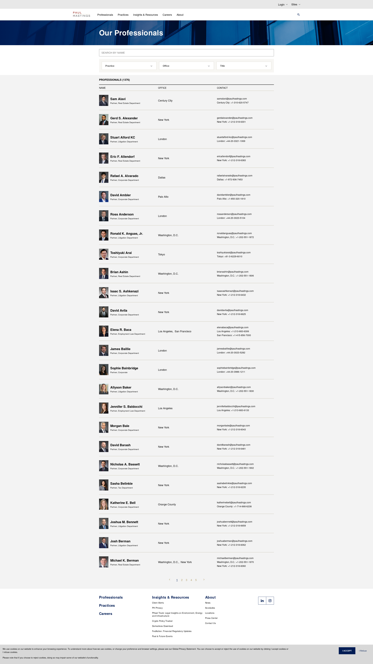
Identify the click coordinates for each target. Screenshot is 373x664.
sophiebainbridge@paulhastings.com (236, 367)
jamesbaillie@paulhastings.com (233, 348)
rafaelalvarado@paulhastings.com (234, 175)
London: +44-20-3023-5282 (231, 352)
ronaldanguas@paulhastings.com (234, 233)
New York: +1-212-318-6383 (231, 160)
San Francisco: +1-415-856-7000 (234, 335)
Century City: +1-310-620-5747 (233, 102)
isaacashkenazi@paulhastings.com (235, 290)
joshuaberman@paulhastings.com (234, 540)
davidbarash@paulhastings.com (233, 444)
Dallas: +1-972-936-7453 (230, 179)
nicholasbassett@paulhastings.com (235, 463)
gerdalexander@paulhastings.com (235, 117)
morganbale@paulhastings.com (233, 425)
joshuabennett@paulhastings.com (234, 521)
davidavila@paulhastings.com (232, 310)
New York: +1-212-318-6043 (231, 429)
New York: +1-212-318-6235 (231, 487)
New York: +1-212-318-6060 (231, 565)
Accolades (210, 607)
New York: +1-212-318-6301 (231, 121)
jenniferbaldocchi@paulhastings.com (236, 406)
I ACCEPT (347, 651)
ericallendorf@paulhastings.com (233, 156)
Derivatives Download (162, 626)
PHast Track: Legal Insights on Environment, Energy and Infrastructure (177, 614)
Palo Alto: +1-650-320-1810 (231, 198)
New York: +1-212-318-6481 (231, 448)
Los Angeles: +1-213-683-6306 (233, 331)
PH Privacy (157, 607)
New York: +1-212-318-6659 (231, 525)
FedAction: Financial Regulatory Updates (172, 631)
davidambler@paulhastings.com (233, 194)
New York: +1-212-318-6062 (231, 544)
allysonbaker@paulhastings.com (234, 387)
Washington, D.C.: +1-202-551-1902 (235, 467)
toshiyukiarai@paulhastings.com (234, 252)
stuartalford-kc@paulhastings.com (234, 137)
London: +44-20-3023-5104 (231, 217)
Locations (209, 612)
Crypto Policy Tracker (162, 620)
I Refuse (363, 651)
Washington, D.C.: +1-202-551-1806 (235, 275)
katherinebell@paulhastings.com (234, 502)
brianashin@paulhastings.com (232, 271)
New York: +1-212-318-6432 (231, 294)
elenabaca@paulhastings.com (232, 327)
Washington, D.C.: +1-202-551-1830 (235, 390)
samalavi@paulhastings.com (232, 98)
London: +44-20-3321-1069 (231, 140)
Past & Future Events (162, 636)
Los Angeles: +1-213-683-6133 (233, 410)
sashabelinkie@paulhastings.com (234, 483)
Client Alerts (158, 602)
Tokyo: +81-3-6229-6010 (229, 256)
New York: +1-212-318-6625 (231, 314)
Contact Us (210, 623)
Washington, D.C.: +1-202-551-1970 (235, 561)
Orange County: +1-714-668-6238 (234, 506)
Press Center (211, 618)
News (207, 602)
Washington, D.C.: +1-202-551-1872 (235, 237)
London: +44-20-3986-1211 (231, 371)
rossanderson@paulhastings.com (234, 213)
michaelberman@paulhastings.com (235, 558)
